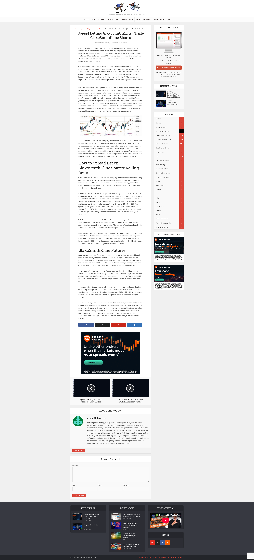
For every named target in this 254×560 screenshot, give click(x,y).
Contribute (173, 557)
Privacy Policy (165, 557)
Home (86, 19)
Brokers (169, 91)
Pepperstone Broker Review (172, 104)
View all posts (79, 450)
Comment (76, 465)
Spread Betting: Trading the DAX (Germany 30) (131, 545)
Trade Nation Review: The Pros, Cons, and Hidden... (173, 95)
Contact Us (180, 557)
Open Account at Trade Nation (168, 68)
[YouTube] (152, 542)
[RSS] (167, 542)
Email (100, 485)
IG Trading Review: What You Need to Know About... (132, 515)
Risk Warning (156, 557)
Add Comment (99, 43)
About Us (148, 557)
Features (146, 19)
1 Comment (126, 529)
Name (75, 485)
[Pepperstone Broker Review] (161, 103)
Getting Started (97, 19)
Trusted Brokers (159, 19)
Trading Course (127, 19)
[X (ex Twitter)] (157, 542)
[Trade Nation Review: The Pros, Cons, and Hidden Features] (161, 94)
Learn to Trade (112, 19)
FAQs (138, 19)
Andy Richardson (112, 43)
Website (126, 485)
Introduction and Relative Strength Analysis (129, 536)
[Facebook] (162, 542)
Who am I (141, 557)
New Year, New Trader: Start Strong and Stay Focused (131, 525)
